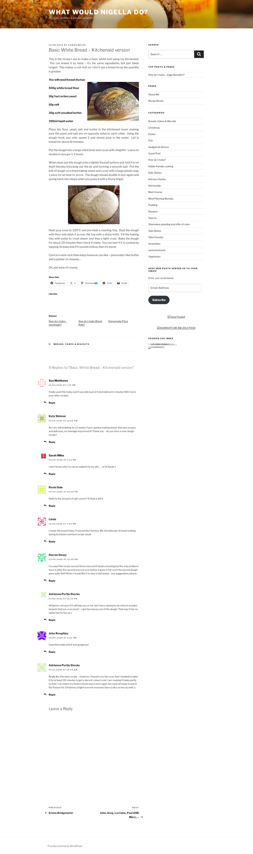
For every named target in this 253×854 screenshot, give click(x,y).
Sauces (152, 217)
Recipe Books (156, 100)
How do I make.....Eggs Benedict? (166, 74)
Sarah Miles (77, 45)
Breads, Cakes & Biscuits (72, 344)
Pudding (152, 204)
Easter (152, 134)
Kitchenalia (154, 185)
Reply (52, 402)
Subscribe (159, 300)
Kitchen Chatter (157, 179)
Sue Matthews (58, 380)
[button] (113, 101)
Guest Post (154, 153)
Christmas (154, 127)
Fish (150, 140)
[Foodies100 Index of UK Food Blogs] (162, 343)
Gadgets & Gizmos (158, 147)
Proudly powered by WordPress (65, 846)
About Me (153, 94)
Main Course (155, 192)
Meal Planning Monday (160, 198)
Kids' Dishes (155, 172)
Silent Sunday (155, 237)
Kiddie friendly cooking (160, 166)
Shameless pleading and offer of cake (169, 224)
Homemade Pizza (118, 321)
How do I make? (157, 159)
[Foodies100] (156, 346)
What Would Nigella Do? (98, 12)
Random (153, 211)
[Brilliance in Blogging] (176, 316)
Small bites (154, 243)
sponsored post (156, 250)
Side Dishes (154, 230)
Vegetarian (154, 256)
